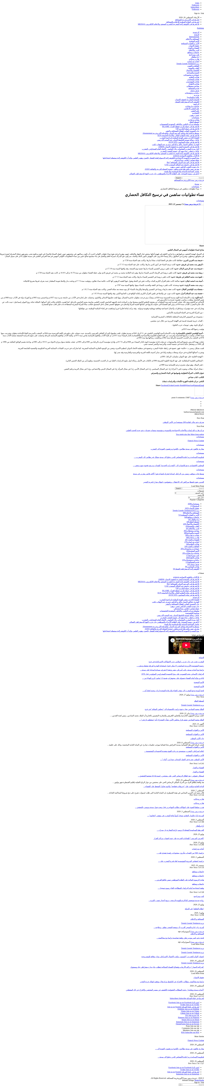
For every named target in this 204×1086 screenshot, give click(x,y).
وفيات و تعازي (193, 120)
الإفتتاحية (195, 113)
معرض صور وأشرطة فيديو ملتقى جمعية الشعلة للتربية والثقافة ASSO (172, 169)
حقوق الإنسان (194, 46)
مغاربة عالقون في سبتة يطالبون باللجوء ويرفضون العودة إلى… (179, 1049)
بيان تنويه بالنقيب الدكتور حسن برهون (184, 167)
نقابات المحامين (193, 79)
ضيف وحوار (194, 91)
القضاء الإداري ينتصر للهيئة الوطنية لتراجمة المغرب (179, 138)
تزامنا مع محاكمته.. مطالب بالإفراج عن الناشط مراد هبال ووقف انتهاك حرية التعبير (172, 982)
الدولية (196, 35)
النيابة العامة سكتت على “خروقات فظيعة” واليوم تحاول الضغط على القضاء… (173, 786)
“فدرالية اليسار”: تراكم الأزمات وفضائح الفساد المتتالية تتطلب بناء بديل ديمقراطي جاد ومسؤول (167, 967)
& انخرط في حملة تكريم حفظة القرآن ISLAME (180, 126)
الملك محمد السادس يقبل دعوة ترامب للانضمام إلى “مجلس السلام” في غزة (174, 709)
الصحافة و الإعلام (192, 39)
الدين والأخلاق (194, 50)
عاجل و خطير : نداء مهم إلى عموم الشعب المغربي (179, 151)
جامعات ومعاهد (193, 52)
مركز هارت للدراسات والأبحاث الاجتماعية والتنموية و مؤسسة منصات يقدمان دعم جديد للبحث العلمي (165, 430)
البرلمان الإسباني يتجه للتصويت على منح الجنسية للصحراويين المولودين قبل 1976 (172, 674)
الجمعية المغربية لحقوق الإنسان (187, 100)
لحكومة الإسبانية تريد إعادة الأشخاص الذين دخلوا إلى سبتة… (181, 1057)
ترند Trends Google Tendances (187, 64)
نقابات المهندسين (192, 82)
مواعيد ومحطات (193, 86)
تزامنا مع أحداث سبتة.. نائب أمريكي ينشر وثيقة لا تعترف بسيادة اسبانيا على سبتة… (172, 670)
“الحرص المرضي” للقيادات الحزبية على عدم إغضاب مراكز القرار (179, 838)
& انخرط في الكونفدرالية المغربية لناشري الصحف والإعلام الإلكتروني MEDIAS (168, 24)
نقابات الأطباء (194, 84)
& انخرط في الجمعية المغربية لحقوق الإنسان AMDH (178, 147)
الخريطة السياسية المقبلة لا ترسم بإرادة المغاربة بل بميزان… (180, 830)
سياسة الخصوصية (192, 613)
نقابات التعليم (194, 77)
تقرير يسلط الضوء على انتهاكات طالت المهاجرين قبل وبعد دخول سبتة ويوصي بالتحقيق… (169, 807)
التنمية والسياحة (193, 73)
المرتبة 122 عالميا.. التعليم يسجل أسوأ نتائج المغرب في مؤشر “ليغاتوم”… (175, 816)
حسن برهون (194, 115)
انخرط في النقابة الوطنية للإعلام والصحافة (182, 22)
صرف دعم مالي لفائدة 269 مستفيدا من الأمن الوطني (183, 422)
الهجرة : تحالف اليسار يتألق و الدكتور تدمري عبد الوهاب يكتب (175, 144)
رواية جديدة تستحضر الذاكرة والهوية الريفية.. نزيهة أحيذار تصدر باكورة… (176, 900)
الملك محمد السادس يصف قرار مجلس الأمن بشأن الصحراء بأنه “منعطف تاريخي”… (171, 720)
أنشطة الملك (194, 122)
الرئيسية (196, 32)
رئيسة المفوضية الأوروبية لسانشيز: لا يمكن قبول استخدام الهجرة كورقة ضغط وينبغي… (170, 666)
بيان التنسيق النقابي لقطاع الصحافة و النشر (182, 131)
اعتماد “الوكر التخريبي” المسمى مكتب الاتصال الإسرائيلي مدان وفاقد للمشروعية (172, 957)
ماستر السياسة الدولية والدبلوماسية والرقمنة (181, 171)
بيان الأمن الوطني (197, 738)
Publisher (200, 28)
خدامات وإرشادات (192, 106)
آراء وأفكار (195, 57)
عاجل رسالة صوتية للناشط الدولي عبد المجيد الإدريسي (178, 140)
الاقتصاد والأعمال (192, 70)
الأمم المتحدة (194, 41)
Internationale (194, 37)
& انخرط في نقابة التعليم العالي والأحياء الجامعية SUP (178, 135)
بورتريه (196, 95)
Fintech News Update (196, 1040)
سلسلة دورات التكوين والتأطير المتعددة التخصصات (179, 124)
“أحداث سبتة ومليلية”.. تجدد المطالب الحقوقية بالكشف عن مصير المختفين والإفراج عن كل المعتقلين (165, 990)
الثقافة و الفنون (193, 66)
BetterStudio (199, 1080)
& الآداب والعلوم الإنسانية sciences (186, 156)
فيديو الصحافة (193, 88)
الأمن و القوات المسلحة (190, 43)
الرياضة (196, 104)
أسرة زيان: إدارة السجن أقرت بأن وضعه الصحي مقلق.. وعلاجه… (179, 927)
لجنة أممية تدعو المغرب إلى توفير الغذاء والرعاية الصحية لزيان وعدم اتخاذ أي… (173, 691)
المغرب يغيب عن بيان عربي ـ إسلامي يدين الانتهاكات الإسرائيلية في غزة (176, 662)
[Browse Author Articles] (199, 395)
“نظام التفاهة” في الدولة (194, 909)
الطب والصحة (193, 68)
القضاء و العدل (193, 48)
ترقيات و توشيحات (192, 93)
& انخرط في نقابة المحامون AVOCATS (183, 142)
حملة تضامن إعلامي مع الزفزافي (186, 160)
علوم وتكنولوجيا (193, 97)
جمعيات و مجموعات (191, 75)
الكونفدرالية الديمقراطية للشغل (187, 102)
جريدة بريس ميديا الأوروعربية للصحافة (189, 180)
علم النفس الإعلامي (191, 109)
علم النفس (195, 111)
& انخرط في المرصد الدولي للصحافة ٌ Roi (183, 162)
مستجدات (195, 118)
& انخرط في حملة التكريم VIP (187, 129)
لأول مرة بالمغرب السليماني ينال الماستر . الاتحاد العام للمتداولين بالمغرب (170, 149)
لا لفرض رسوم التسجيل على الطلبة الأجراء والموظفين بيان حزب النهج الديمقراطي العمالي (164, 174)
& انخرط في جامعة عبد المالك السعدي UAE (182, 165)
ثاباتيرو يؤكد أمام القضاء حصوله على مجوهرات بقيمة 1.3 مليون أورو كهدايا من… (173, 678)
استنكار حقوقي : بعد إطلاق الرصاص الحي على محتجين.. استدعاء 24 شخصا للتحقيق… (171, 776)
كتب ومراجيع (194, 55)
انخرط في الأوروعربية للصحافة (187, 20)
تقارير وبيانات (194, 59)
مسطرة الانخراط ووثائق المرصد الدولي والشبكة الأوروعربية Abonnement (171, 133)
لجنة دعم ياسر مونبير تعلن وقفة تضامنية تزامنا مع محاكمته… (180, 938)
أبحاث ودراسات (193, 61)
